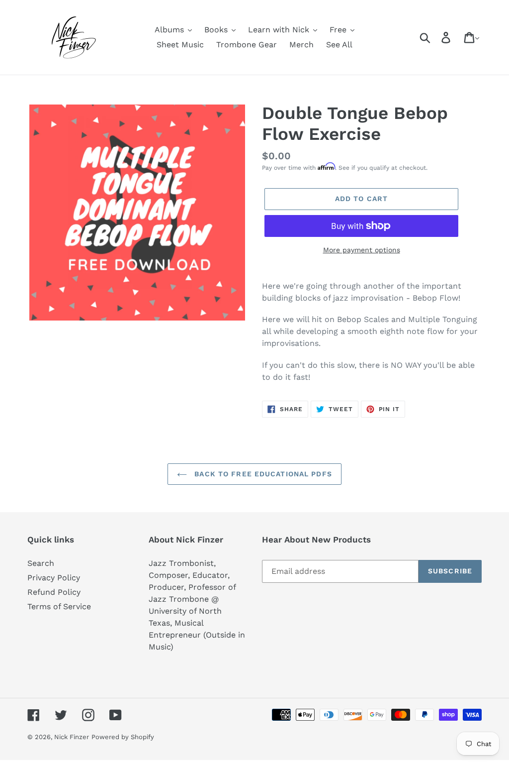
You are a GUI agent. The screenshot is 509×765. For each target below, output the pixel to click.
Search (40, 563)
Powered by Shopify (122, 737)
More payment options (361, 250)
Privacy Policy (53, 577)
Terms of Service (59, 606)
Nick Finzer (71, 737)
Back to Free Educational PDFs (262, 474)
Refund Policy (54, 592)
